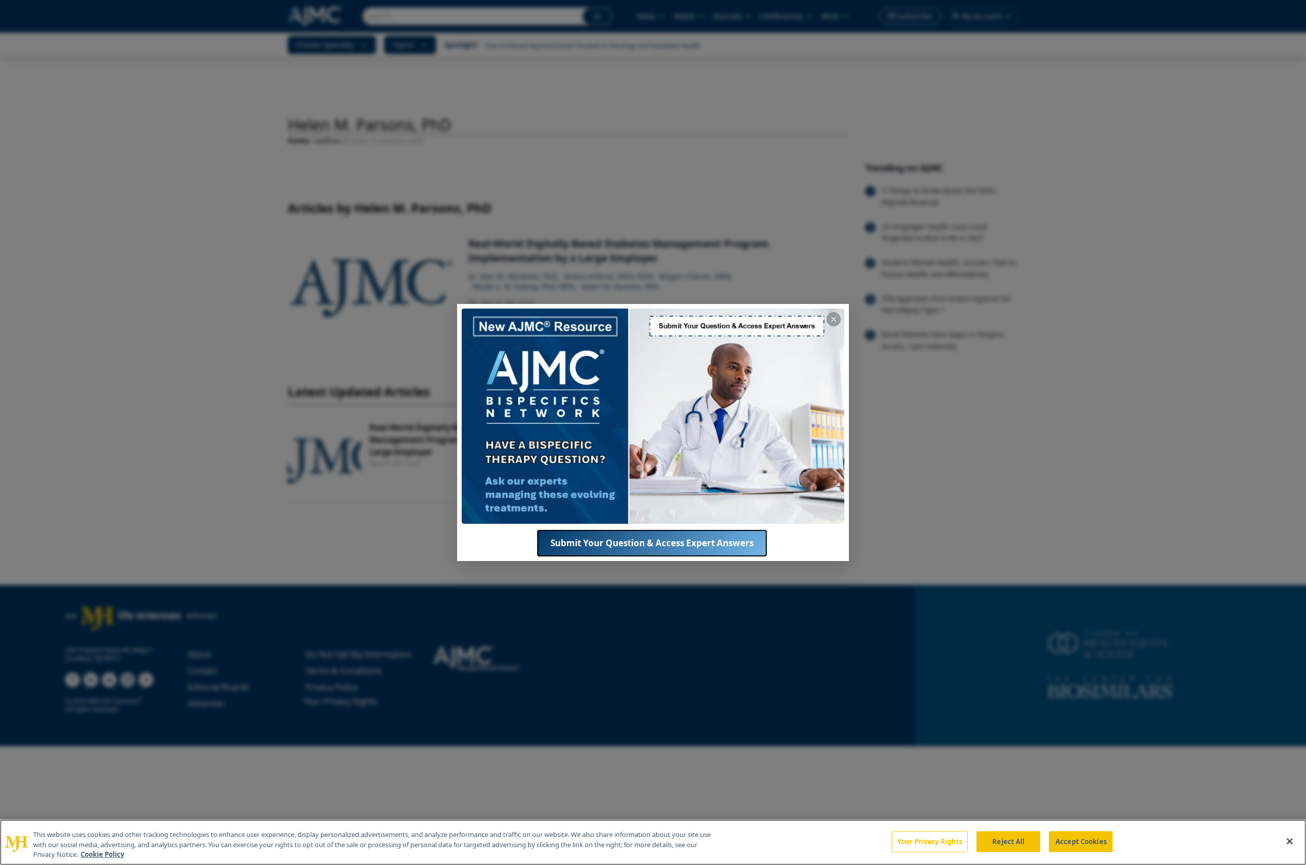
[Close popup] (833, 319)
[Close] (1289, 841)
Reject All (1008, 841)
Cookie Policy (102, 854)
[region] (653, 842)
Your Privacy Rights (929, 841)
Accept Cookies (1081, 841)
